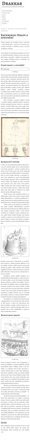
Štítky (3, 17)
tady (2, 432)
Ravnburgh (11, 29)
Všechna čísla (6, 13)
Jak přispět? (5, 21)
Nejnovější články (7, 11)
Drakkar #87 (4, 31)
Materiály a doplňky (21, 29)
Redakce (4, 23)
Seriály (4, 19)
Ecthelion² (4, 29)
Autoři (4, 15)
